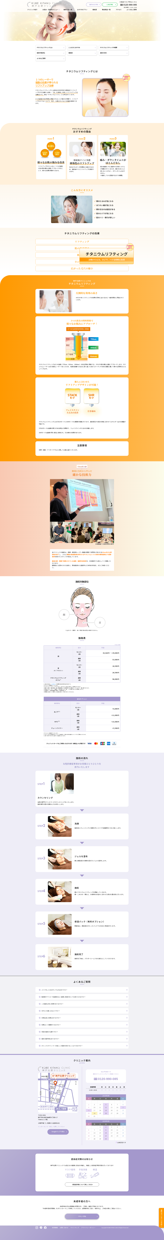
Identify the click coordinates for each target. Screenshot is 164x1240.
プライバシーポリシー (88, 1228)
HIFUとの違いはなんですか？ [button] (51, 1011)
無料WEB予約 (93, 4)
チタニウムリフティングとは (44, 47)
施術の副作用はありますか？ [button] (50, 1039)
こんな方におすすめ (74, 47)
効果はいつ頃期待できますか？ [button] (51, 1025)
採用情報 (55, 1228)
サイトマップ (74, 1228)
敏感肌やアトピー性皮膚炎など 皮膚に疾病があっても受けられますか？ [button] (63, 997)
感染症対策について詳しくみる (82, 1184)
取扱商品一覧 (106, 10)
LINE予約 (110, 4)
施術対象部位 (41, 53)
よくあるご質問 (132, 10)
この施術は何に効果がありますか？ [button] (52, 1004)
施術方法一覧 (68, 10)
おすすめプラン (82, 10)
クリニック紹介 (32, 10)
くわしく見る (82, 1216)
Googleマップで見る (58, 1131)
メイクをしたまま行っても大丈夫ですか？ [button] (54, 990)
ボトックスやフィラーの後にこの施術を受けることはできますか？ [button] (62, 1046)
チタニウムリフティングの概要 (108, 47)
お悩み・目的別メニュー (50, 10)
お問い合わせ (64, 1228)
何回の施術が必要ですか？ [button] (50, 1032)
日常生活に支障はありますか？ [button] (51, 1018)
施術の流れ (103, 53)
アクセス (118, 10)
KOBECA (53, 684)
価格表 (95, 10)
